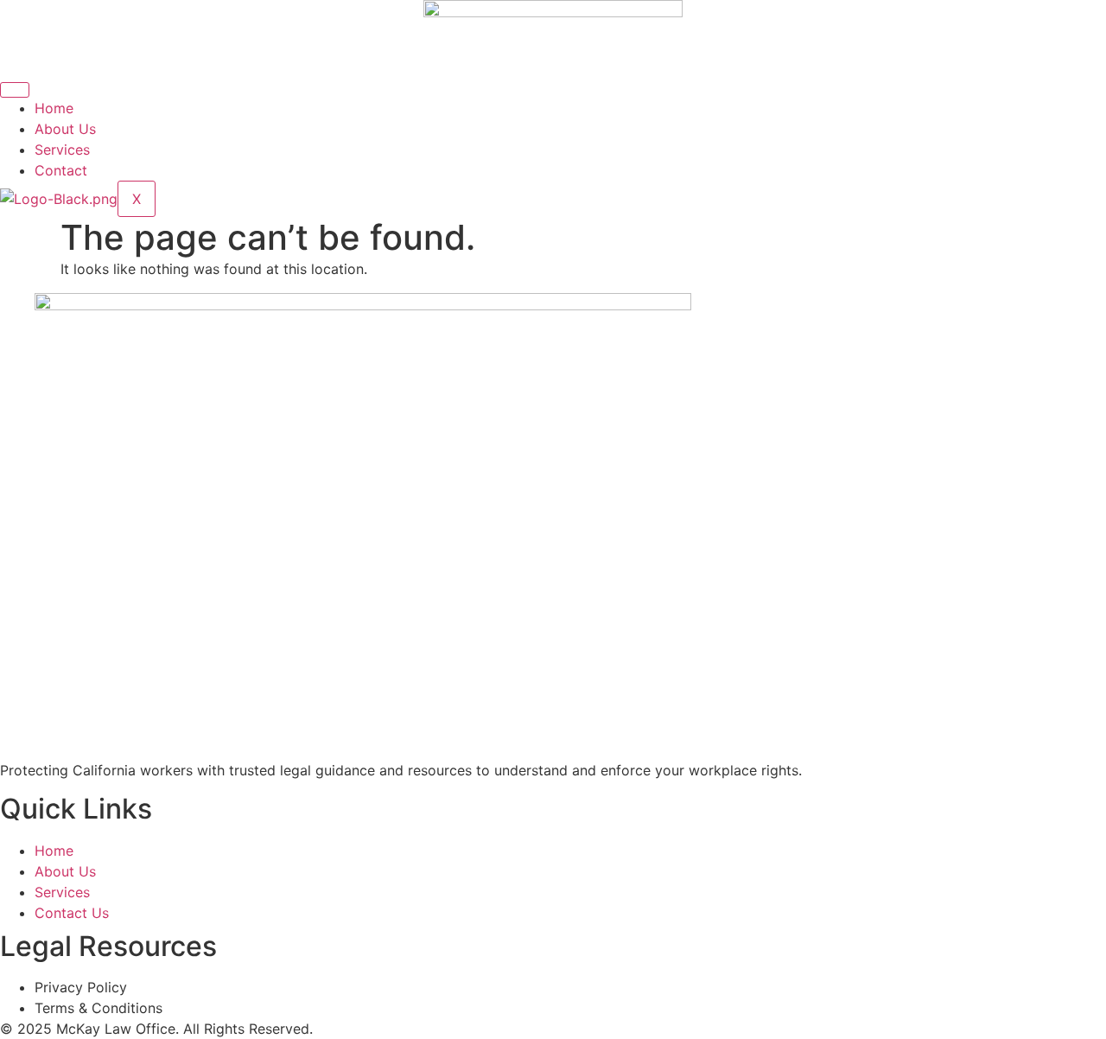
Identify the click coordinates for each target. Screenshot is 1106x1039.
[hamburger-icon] (14, 90)
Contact (61, 170)
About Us (65, 128)
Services (62, 149)
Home (54, 108)
